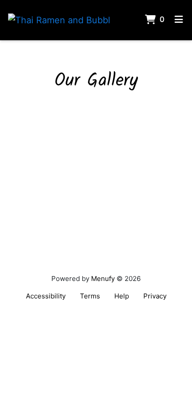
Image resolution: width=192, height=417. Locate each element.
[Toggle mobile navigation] (178, 20)
